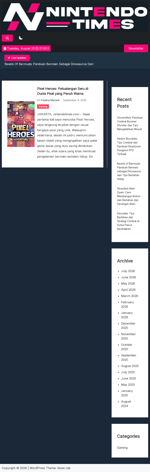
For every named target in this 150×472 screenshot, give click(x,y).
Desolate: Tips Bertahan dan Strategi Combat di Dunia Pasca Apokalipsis (128, 221)
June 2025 (128, 378)
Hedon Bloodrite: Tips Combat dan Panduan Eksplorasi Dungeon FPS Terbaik (129, 146)
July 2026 (128, 271)
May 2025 (128, 384)
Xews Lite (63, 468)
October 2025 (126, 347)
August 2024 (126, 404)
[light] (21, 38)
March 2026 (129, 296)
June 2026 (128, 277)
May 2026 (128, 283)
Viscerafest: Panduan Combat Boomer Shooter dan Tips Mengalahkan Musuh (130, 123)
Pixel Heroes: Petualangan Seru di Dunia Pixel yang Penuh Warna (62, 91)
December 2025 (128, 326)
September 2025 (128, 357)
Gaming (43, 106)
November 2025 (128, 336)
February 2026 (127, 304)
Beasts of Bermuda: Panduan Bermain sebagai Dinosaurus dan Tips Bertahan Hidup (64, 64)
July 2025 (128, 372)
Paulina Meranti (50, 100)
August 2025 (130, 366)
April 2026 (128, 290)
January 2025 (127, 393)
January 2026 (127, 315)
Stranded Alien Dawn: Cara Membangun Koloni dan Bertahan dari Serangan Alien (128, 196)
